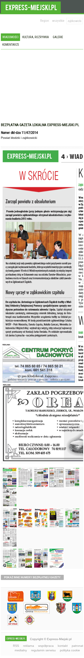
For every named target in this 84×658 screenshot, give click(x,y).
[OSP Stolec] (9, 625)
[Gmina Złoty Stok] (58, 613)
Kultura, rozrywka (35, 37)
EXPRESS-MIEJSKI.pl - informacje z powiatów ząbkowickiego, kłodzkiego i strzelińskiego (31, 6)
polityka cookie (70, 650)
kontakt (63, 645)
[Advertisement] (42, 90)
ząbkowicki (74, 21)
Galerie (58, 37)
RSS (16, 645)
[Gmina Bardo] (48, 601)
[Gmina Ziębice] (73, 613)
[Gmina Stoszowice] (33, 613)
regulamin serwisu (43, 650)
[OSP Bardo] (26, 624)
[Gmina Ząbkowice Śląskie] (32, 601)
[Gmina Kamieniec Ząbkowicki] (9, 613)
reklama (28, 645)
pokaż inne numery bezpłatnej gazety (32, 577)
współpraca (46, 645)
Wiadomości (10, 37)
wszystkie (58, 20)
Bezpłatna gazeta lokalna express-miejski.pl (40, 125)
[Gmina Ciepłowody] (64, 601)
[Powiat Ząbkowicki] (12, 601)
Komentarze (10, 44)
